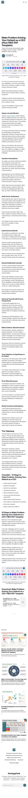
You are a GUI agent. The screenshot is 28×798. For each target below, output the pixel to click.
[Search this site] (24, 2)
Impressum (20, 759)
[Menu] (26, 2)
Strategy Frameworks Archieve (14, 753)
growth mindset (11, 116)
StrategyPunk (9, 55)
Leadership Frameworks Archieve (14, 755)
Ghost (17, 762)
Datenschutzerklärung (10, 759)
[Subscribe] (24, 785)
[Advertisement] (14, 19)
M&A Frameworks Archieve (14, 757)
